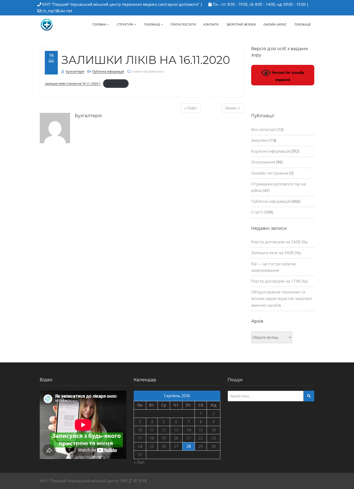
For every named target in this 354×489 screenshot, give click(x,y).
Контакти (211, 24)
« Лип (139, 462)
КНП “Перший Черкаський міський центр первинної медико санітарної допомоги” (120, 4)
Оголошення (263, 162)
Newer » (232, 108)
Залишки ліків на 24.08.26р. (276, 252)
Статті (257, 212)
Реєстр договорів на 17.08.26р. (279, 281)
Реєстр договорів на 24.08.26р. (279, 241)
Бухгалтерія (75, 71)
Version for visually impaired (287, 76)
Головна (99, 24)
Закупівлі (260, 140)
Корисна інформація (270, 151)
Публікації (152, 24)
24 (140, 446)
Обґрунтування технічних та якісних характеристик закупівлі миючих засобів (281, 298)
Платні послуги (183, 24)
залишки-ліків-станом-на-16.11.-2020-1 (73, 83)
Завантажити (115, 83)
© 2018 (140, 480)
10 (140, 430)
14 (188, 430)
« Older (190, 108)
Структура (125, 24)
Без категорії (263, 129)
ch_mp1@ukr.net (57, 11)
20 (176, 438)
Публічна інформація (108, 71)
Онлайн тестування (269, 173)
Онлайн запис (275, 24)
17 (140, 438)
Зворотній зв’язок (241, 24)
